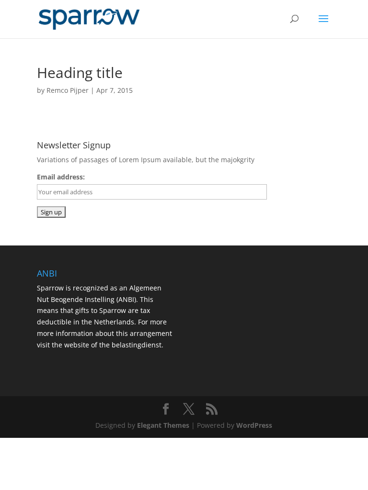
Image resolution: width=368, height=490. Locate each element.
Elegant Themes (163, 425)
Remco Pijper (67, 90)
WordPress (254, 425)
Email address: (61, 176)
